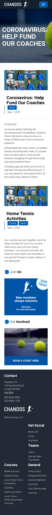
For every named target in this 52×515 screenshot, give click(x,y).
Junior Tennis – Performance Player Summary (13, 499)
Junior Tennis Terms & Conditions (13, 482)
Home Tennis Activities (20, 216)
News (12, 107)
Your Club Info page (37, 488)
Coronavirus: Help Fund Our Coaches (25, 100)
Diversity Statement (36, 480)
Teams (31, 452)
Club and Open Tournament (34, 458)
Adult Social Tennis (13, 492)
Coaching (8, 488)
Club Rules (33, 484)
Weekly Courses (11, 471)
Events (12, 223)
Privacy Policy (34, 471)
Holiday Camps (11, 476)
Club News (33, 440)
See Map (8, 392)
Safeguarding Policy (37, 476)
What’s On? (33, 432)
